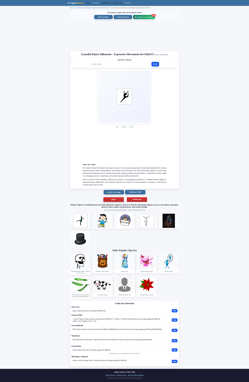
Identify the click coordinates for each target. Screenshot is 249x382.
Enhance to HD (135, 192)
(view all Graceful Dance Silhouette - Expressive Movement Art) (124, 210)
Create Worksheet (123, 17)
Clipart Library (119, 372)
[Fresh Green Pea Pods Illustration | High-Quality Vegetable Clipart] (80, 285)
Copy (174, 310)
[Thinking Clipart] (168, 261)
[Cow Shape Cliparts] (102, 285)
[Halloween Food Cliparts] (102, 261)
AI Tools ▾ (96, 3)
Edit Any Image (103, 17)
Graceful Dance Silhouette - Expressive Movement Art (92, 8)
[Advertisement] (124, 35)
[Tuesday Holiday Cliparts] (146, 285)
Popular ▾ (128, 3)
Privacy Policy (106, 3)
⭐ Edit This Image (114, 192)
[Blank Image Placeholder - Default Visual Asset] (80, 261)
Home (88, 3)
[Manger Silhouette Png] (124, 285)
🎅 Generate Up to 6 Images (145, 16)
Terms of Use (117, 3)
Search (155, 64)
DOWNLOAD (137, 199)
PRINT (113, 199)
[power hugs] (124, 261)
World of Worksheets (136, 375)
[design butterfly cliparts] (146, 261)
